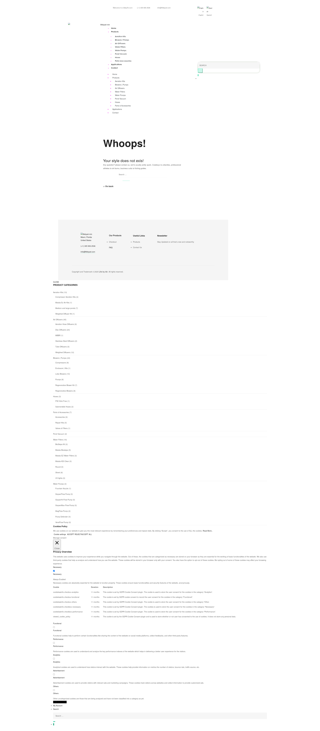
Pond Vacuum (121, 54)
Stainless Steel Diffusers (64, 341)
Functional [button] (57, 623)
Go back (109, 187)
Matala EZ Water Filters (64, 455)
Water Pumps (120, 50)
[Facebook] (158, 247)
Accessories (60, 417)
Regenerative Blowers (64, 391)
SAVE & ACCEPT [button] (60, 702)
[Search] (54, 721)
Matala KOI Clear (62, 461)
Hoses (117, 57)
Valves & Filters (61, 428)
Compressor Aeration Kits (65, 297)
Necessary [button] (57, 567)
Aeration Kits (120, 36)
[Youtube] (165, 247)
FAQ (110, 247)
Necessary (57, 574)
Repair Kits (59, 422)
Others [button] (55, 686)
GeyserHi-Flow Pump (63, 499)
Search (56, 709)
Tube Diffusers (61, 346)
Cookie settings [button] (60, 534)
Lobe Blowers (60, 374)
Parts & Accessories (123, 61)
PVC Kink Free (61, 401)
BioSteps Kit (60, 444)
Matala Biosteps (61, 450)
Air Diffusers (120, 43)
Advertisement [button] (58, 670)
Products (114, 32)
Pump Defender (61, 516)
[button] (88, 252)
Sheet (57, 472)
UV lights (58, 478)
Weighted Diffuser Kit (63, 314)
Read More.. (208, 530)
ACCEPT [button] (70, 534)
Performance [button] (58, 639)
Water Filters (120, 47)
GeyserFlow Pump (62, 494)
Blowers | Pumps (122, 40)
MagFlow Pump (61, 511)
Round (58, 467)
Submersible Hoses (63, 406)
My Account (57, 705)
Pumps (58, 379)
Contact (114, 68)
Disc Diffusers (60, 329)
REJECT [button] (78, 534)
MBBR (57, 335)
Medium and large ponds (65, 308)
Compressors (60, 362)
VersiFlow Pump (61, 522)
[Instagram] (162, 247)
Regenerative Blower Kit (64, 385)
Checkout (112, 242)
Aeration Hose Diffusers (64, 324)
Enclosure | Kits (61, 368)
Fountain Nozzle (61, 488)
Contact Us (137, 247)
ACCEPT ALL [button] (86, 534)
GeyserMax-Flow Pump (64, 505)
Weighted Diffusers (62, 352)
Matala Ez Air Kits (62, 302)
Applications (116, 64)
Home (113, 28)
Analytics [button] (56, 655)
